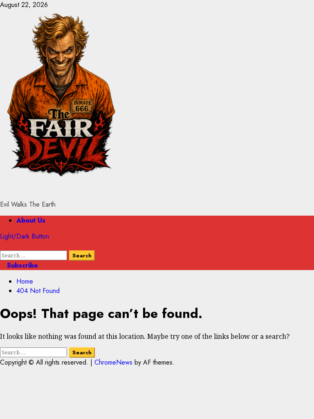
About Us (30, 220)
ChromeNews (113, 362)
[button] (2, 245)
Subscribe (21, 265)
